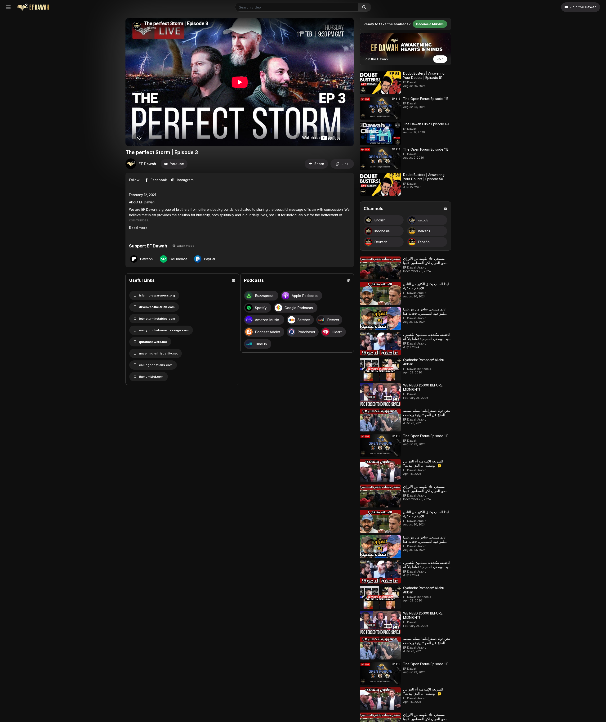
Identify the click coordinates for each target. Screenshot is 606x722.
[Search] (364, 7)
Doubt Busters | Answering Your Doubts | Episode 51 (424, 75)
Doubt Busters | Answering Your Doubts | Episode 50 (424, 177)
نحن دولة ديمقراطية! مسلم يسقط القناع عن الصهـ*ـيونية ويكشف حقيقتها (426, 414)
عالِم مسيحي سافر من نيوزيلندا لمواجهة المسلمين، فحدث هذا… (425, 311)
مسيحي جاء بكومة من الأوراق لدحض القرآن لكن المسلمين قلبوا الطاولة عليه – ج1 (426, 262)
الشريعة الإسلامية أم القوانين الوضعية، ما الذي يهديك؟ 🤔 (423, 463)
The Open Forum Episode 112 (426, 149)
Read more (138, 228)
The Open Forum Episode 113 (426, 99)
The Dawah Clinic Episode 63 (426, 124)
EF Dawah (147, 163)
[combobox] (295, 7)
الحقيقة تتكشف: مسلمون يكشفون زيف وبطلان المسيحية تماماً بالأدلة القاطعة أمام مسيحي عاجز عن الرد (426, 340)
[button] (174, 164)
